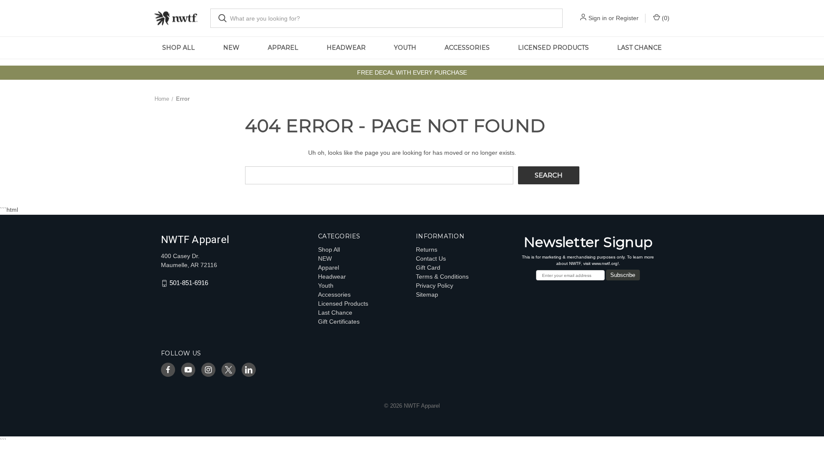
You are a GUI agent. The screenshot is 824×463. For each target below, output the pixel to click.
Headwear (346, 47)
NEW (231, 47)
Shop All (178, 47)
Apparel (283, 47)
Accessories (467, 47)
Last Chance (639, 47)
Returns (426, 249)
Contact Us (431, 258)
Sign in (597, 18)
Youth (405, 47)
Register (627, 18)
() (665, 18)
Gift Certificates (339, 321)
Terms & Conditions (442, 276)
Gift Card (428, 267)
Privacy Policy (434, 285)
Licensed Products (553, 47)
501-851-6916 (189, 283)
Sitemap (427, 294)
